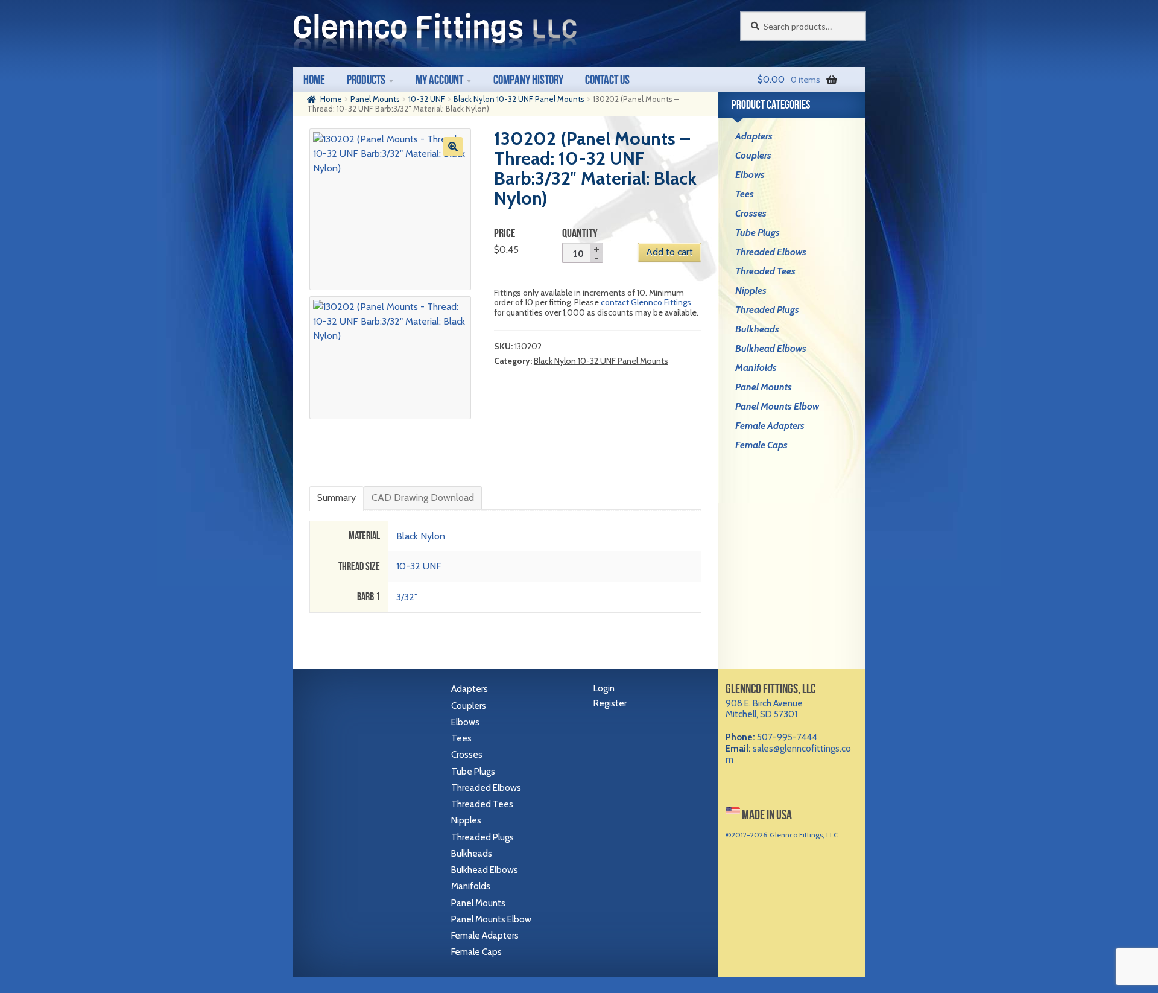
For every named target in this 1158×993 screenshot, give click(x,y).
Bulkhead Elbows (770, 348)
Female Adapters (770, 425)
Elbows (750, 174)
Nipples (751, 290)
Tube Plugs (757, 232)
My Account (439, 79)
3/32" (406, 597)
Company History (528, 79)
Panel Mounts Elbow (777, 406)
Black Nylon (420, 536)
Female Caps (761, 445)
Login (604, 688)
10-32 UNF (426, 99)
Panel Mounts (375, 99)
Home (314, 79)
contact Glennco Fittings (646, 302)
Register (610, 703)
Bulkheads (757, 329)
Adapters (754, 136)
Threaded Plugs (767, 310)
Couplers (753, 155)
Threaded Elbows (770, 252)
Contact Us (607, 79)
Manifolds (756, 367)
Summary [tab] (336, 497)
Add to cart (669, 252)
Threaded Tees (765, 271)
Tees (744, 194)
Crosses (751, 213)
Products (366, 79)
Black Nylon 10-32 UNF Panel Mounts (519, 99)
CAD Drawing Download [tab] (423, 497)
